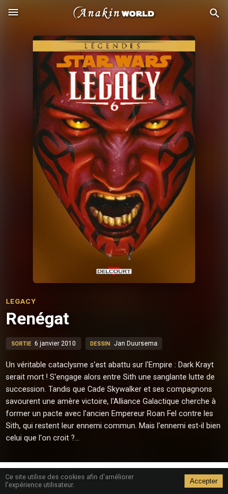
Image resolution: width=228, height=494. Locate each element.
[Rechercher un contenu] (214, 13)
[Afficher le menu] (13, 13)
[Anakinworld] (114, 13)
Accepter (203, 481)
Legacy (21, 301)
